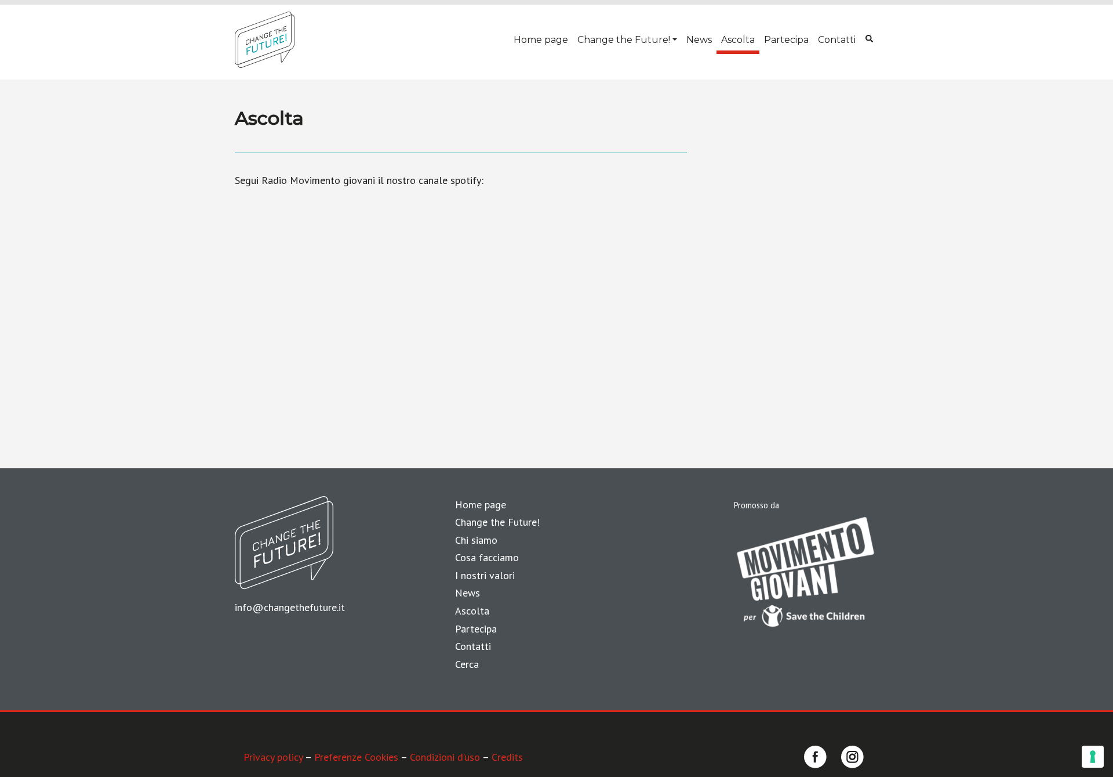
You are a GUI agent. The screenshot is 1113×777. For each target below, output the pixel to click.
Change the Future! (623, 39)
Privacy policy (273, 757)
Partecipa (786, 39)
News (699, 39)
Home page (541, 39)
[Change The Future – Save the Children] (264, 39)
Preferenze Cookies (356, 757)
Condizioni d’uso (445, 757)
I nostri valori (485, 575)
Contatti (837, 39)
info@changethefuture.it (290, 607)
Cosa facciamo (487, 557)
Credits (507, 757)
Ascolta (738, 39)
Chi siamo (476, 540)
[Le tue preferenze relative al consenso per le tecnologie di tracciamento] (1093, 757)
